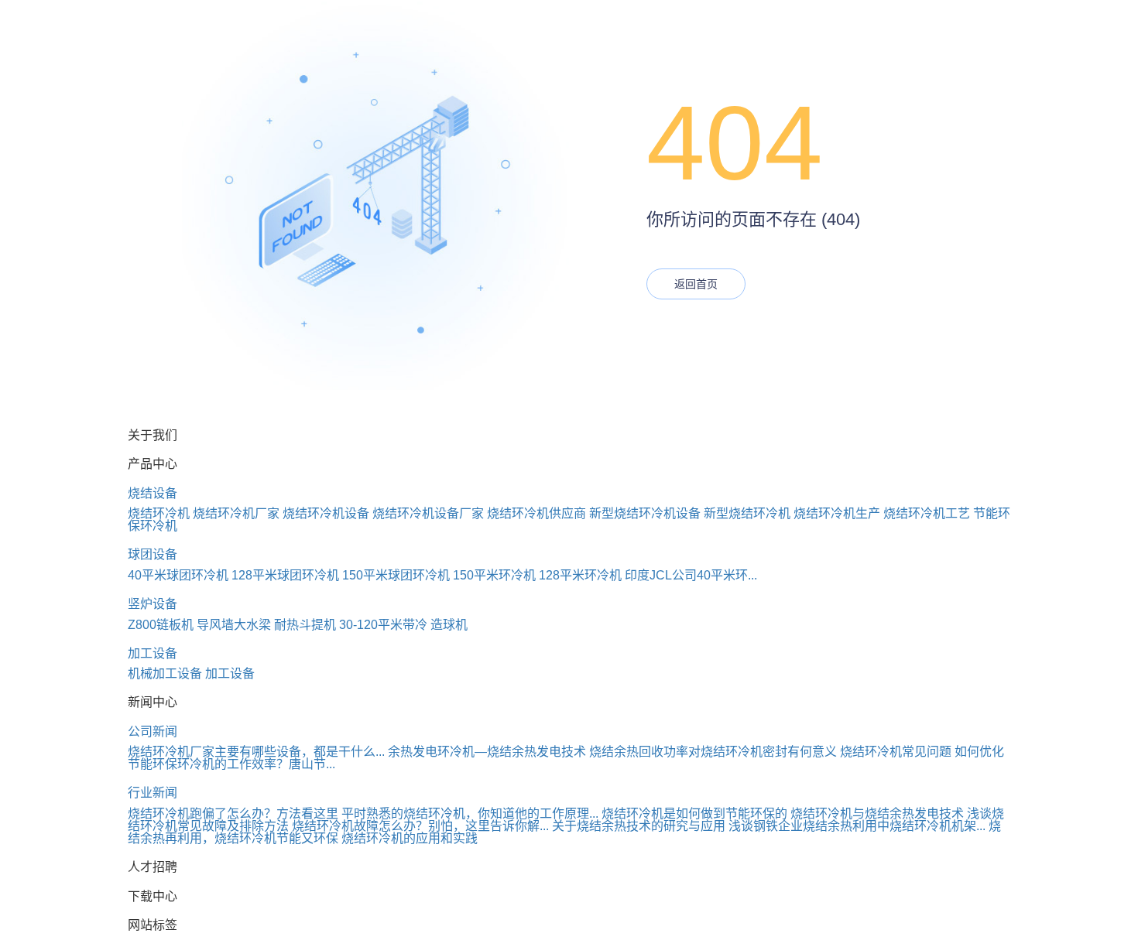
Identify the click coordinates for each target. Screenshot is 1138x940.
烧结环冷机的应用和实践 (409, 838)
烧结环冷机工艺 (926, 513)
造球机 (449, 624)
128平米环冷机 (580, 575)
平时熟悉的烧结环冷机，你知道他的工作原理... (469, 813)
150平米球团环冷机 (396, 575)
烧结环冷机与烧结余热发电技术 (877, 813)
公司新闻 (152, 731)
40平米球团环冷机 (178, 575)
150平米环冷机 (494, 575)
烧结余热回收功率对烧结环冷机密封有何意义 (713, 751)
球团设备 (152, 554)
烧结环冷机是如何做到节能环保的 (694, 813)
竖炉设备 (152, 603)
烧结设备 (152, 493)
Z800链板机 (161, 624)
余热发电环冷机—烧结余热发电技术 (487, 751)
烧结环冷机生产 (837, 513)
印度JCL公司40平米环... (691, 575)
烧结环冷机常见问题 (895, 751)
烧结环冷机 (159, 513)
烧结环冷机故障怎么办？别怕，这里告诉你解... (420, 825)
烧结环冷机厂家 (236, 513)
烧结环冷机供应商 (536, 513)
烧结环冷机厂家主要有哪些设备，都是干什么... (256, 751)
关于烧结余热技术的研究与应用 (638, 825)
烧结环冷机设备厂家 (428, 513)
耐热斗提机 (305, 624)
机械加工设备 (165, 673)
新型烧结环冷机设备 (645, 513)
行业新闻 (152, 792)
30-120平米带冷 (383, 624)
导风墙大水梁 (234, 624)
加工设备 (152, 653)
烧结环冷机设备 (326, 513)
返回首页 (696, 284)
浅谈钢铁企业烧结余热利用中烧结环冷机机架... (856, 825)
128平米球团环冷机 (285, 575)
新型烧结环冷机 (747, 513)
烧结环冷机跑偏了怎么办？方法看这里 (233, 813)
